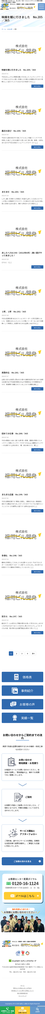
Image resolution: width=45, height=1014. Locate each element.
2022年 (10, 29)
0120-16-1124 (25, 883)
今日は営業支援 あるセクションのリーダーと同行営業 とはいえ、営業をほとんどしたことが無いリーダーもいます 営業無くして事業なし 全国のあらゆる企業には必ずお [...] (22, 320)
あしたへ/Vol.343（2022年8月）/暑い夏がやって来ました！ (22, 254)
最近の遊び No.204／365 (14, 130)
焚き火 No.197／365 (12, 616)
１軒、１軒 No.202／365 (14, 311)
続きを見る (37, 86)
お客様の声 (27, 704)
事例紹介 (27, 690)
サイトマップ (22, 996)
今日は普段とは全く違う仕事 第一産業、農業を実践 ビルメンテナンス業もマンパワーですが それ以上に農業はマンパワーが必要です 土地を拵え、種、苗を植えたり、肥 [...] (22, 442)
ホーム (4, 29)
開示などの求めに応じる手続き (22, 988)
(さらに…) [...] (6, 262)
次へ (33, 653)
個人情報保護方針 (22, 993)
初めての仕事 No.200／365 (15, 433)
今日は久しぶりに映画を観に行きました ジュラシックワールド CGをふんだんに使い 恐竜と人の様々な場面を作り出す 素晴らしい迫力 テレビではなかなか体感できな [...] (22, 79)
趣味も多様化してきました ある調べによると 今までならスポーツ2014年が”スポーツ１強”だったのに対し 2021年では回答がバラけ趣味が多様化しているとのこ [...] (22, 564)
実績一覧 (27, 718)
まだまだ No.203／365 (13, 191)
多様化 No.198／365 (12, 555)
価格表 (27, 677)
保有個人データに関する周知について (22, 990)
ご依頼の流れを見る (22, 861)
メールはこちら (25, 896)
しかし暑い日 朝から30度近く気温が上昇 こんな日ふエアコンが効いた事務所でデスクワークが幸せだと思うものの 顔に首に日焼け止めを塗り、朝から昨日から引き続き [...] (22, 201)
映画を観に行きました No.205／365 (19, 69)
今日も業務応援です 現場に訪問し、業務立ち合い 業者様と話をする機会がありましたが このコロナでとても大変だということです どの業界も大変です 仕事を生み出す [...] (22, 503)
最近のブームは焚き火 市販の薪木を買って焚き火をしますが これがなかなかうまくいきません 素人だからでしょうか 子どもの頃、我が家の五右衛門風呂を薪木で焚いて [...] (22, 625)
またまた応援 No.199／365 (15, 494)
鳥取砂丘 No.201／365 (13, 372)
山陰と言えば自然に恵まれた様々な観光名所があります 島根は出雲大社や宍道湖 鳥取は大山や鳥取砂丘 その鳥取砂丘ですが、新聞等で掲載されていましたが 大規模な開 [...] (22, 381)
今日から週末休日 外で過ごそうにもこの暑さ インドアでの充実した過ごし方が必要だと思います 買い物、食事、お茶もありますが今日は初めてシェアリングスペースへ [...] (22, 140)
